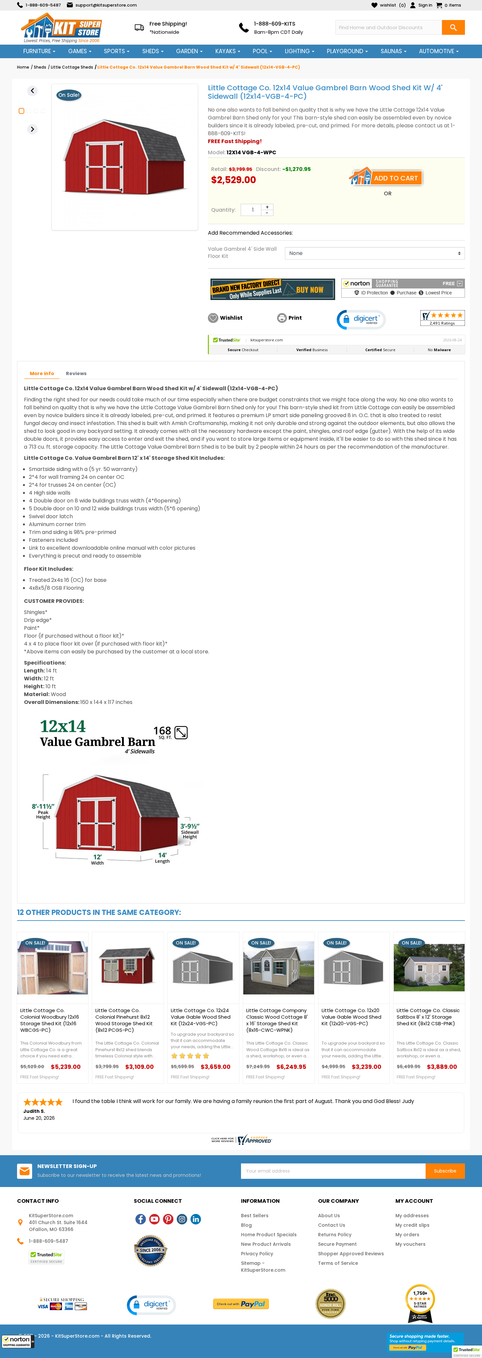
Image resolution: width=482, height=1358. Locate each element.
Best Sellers (255, 1215)
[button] (18, 1341)
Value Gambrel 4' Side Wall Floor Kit (242, 252)
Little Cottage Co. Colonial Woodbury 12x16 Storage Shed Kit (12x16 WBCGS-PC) (49, 1020)
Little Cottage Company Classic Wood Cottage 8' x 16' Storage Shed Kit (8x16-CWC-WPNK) (277, 1020)
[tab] (42, 373)
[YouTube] (154, 1219)
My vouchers (410, 1244)
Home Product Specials (269, 1234)
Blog (246, 1225)
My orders (407, 1234)
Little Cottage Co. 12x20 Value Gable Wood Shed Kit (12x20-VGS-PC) (351, 1017)
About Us (329, 1215)
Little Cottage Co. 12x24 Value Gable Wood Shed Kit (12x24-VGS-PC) (201, 1017)
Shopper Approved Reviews (351, 1253)
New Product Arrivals (266, 1244)
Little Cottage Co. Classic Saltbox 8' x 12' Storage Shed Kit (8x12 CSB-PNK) (428, 1017)
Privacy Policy (257, 1253)
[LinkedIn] (196, 1219)
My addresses (412, 1215)
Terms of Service (338, 1263)
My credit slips (412, 1225)
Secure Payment (337, 1244)
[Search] (453, 27)
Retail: (219, 169)
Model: (217, 152)
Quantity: (223, 210)
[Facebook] (140, 1219)
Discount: (268, 169)
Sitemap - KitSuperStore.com (263, 1266)
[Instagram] (182, 1219)
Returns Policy (334, 1234)
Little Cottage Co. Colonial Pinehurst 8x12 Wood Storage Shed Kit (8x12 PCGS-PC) (124, 1020)
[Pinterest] (168, 1219)
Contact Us (331, 1225)
